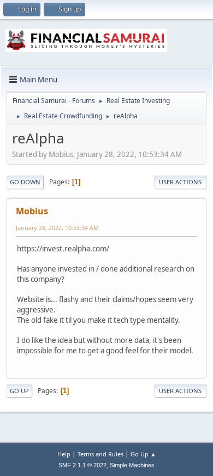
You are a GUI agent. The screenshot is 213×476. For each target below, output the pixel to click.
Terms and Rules (100, 454)
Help (63, 454)
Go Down (25, 182)
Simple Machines (132, 465)
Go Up (19, 391)
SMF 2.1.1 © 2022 (82, 465)
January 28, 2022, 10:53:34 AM (57, 228)
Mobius (32, 211)
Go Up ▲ (143, 454)
